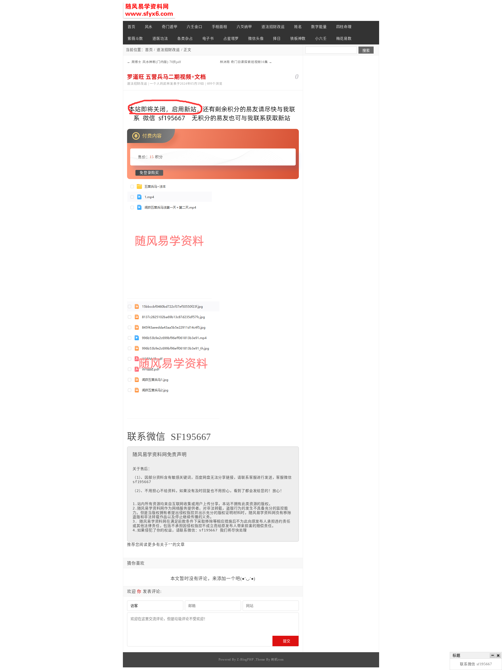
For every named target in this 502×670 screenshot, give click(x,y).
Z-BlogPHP (245, 659)
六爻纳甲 (244, 27)
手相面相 (219, 27)
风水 (149, 27)
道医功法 (160, 39)
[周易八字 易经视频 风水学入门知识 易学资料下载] (149, 10)
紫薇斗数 (135, 39)
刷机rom (277, 659)
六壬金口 (194, 27)
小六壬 (321, 39)
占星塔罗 (231, 39)
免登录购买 (149, 173)
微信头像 (256, 39)
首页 (131, 27)
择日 (277, 39)
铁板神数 (298, 39)
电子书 (208, 39)
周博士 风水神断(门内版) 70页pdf (156, 62)
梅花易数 (344, 39)
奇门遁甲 (169, 27)
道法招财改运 (273, 27)
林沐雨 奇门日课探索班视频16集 (244, 62)
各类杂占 (185, 39)
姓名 (298, 27)
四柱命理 (344, 27)
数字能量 (319, 27)
